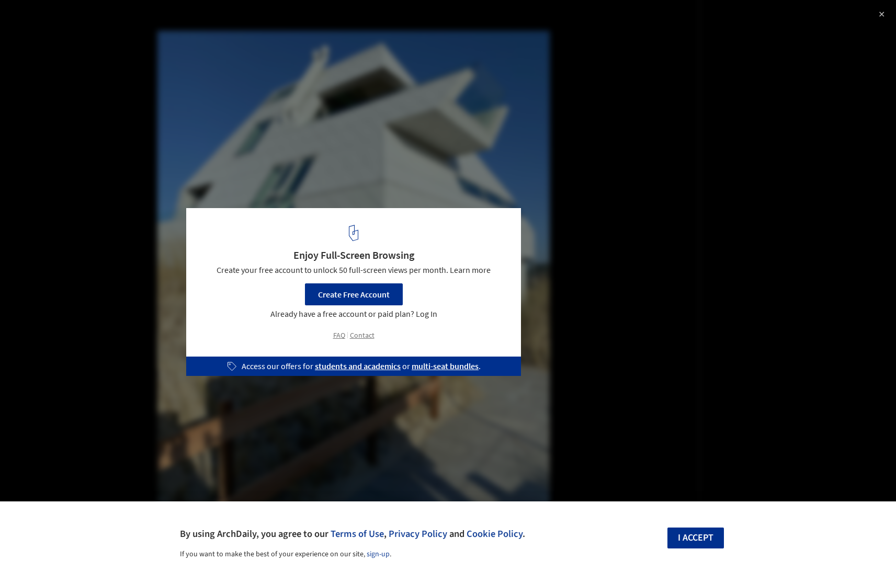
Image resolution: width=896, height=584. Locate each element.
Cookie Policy (495, 534)
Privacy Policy (418, 534)
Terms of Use (357, 534)
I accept (695, 537)
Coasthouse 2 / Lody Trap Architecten (108, 19)
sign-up (378, 554)
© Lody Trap (30, 36)
